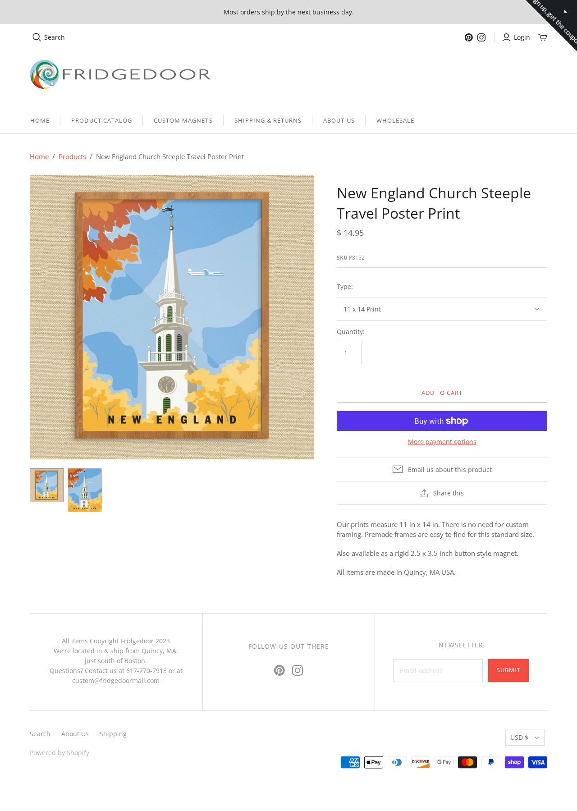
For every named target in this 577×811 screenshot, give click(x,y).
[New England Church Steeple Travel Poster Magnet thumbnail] (85, 490)
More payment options (442, 441)
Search (54, 37)
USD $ (519, 737)
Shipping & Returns (268, 120)
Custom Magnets (183, 120)
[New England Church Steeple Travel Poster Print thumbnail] (47, 485)
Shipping (113, 733)
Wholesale (395, 120)
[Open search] (36, 37)
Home (40, 120)
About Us (338, 120)
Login (522, 37)
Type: (345, 286)
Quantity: (351, 331)
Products (72, 156)
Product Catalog (101, 120)
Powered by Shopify (59, 752)
